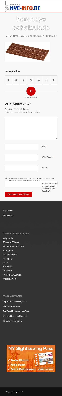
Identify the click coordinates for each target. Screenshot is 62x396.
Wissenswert (9, 279)
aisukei (52, 36)
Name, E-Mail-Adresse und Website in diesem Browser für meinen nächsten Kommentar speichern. (31, 179)
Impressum (8, 210)
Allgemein (8, 238)
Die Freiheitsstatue (11, 306)
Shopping (7, 258)
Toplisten (7, 270)
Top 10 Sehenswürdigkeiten (15, 301)
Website (45, 167)
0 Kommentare (35, 36)
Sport (5, 262)
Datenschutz (8, 215)
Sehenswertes (10, 254)
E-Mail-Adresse (48, 157)
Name (44, 146)
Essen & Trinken (11, 242)
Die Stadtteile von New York (15, 316)
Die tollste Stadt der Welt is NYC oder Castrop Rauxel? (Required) (49, 187)
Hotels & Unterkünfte (13, 246)
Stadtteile (7, 266)
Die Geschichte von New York (16, 311)
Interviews (8, 250)
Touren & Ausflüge (12, 274)
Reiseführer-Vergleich (12, 321)
